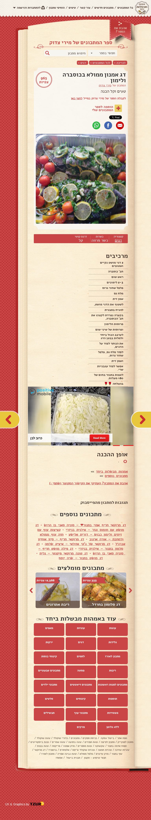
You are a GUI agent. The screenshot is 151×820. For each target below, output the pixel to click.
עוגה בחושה (75, 742)
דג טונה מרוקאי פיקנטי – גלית (64, 553)
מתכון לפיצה (108, 742)
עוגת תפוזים (91, 742)
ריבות (112, 670)
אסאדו (59, 758)
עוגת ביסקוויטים (39, 742)
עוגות (112, 628)
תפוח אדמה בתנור (117, 746)
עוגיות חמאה (105, 750)
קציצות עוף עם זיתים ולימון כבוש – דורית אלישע (79, 532)
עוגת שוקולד (43, 738)
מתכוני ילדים (49, 685)
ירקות (49, 642)
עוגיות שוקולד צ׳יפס (83, 750)
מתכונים (75, 738)
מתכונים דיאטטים (81, 685)
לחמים (81, 656)
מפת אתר (122, 738)
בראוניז (52, 750)
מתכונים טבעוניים (49, 670)
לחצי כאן (76, 98)
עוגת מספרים (85, 746)
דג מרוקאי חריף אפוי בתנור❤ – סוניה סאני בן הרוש (85, 525)
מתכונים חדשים (103, 8)
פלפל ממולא (86, 754)
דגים (118, 240)
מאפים (49, 628)
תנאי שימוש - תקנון (94, 758)
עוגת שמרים (58, 742)
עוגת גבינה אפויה (67, 754)
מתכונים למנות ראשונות (112, 685)
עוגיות (81, 628)
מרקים (81, 727)
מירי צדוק (105, 85)
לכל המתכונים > (100, 63)
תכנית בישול (72, 758)
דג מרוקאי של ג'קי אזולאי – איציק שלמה (77, 543)
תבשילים (49, 713)
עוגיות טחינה (122, 750)
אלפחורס (64, 750)
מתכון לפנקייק (125, 742)
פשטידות (112, 713)
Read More (99, 437)
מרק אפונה (69, 746)
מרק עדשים (102, 754)
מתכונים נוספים (116, 475)
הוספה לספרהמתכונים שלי (102, 108)
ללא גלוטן (112, 727)
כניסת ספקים (90, 738)
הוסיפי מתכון (57, 8)
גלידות (113, 642)
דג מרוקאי (39, 750)
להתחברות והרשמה (29, 8)
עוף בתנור (116, 754)
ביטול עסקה (107, 738)
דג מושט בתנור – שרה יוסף (81, 558)
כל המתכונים (125, 8)
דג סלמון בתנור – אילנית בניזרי (79, 546)
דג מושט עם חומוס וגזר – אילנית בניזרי (79, 527)
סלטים (49, 699)
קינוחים (81, 699)
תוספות (112, 699)
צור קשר (85, 8)
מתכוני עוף (81, 713)
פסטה (80, 670)
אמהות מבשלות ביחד (112, 471)
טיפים (72, 8)
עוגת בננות (43, 746)
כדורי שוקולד (60, 738)
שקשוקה (99, 746)
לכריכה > (119, 63)
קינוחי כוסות (49, 656)
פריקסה (56, 746)
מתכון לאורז (112, 656)
